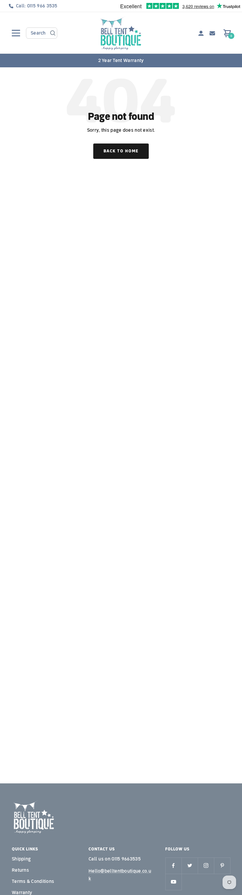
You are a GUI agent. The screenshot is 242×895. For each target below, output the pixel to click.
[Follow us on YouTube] (173, 882)
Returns (20, 870)
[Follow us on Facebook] (173, 865)
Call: (37, 6)
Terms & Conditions (33, 881)
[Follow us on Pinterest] (222, 865)
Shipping (21, 859)
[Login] (201, 33)
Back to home (121, 151)
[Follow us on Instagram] (206, 865)
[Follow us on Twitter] (190, 865)
